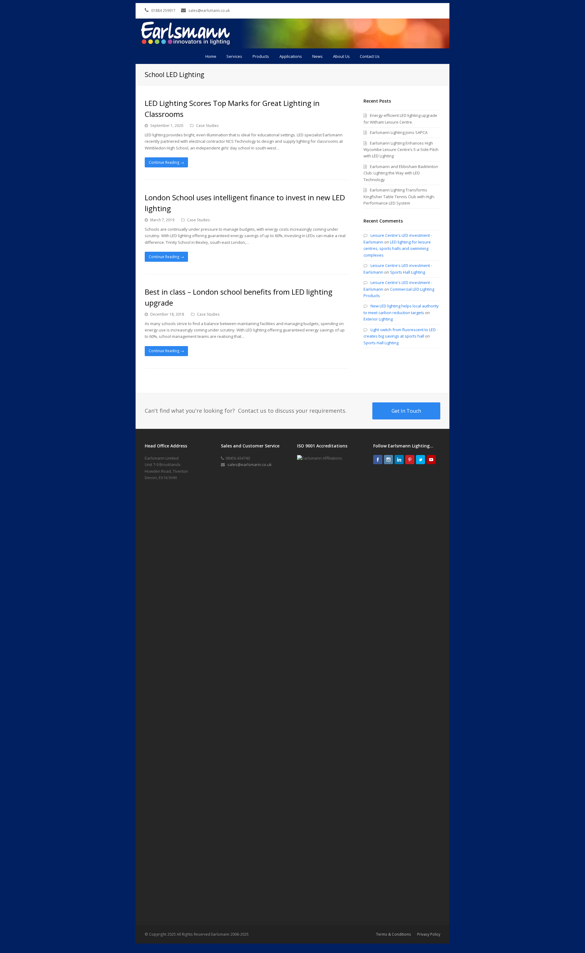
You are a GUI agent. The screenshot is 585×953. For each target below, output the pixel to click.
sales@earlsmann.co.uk (249, 464)
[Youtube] (431, 459)
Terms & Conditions (393, 934)
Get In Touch (406, 411)
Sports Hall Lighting (407, 272)
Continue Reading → (166, 162)
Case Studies (207, 125)
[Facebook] (377, 459)
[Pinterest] (409, 459)
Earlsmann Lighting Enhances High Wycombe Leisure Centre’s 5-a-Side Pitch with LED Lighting (400, 149)
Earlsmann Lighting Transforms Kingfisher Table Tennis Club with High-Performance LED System (399, 196)
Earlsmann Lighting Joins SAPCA (398, 132)
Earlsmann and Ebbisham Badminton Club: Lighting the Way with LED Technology (400, 173)
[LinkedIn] (399, 459)
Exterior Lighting (378, 319)
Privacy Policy (428, 934)
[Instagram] (388, 459)
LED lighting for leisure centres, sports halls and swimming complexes (397, 248)
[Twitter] (420, 459)
